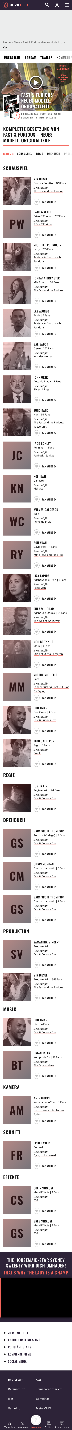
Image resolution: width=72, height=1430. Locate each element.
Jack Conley (42, 443)
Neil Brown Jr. (44, 642)
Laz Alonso (41, 311)
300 (36, 1200)
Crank (37, 753)
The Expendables (44, 1065)
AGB (39, 1379)
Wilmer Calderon (46, 509)
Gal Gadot (41, 344)
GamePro (14, 1408)
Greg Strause (43, 1221)
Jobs (11, 1399)
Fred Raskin (42, 1143)
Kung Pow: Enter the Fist (48, 554)
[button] (46, 201)
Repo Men (40, 588)
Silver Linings (41, 389)
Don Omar (40, 708)
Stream (30, 57)
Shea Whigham (44, 608)
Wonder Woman (43, 356)
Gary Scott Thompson (49, 831)
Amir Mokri (42, 1098)
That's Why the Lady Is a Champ (36, 1272)
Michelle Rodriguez (47, 245)
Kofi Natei (41, 476)
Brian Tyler (42, 1053)
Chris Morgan (44, 864)
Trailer (46, 57)
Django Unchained (45, 1155)
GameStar (42, 1399)
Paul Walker (43, 212)
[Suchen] (47, 5)
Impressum (15, 1379)
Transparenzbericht (49, 1389)
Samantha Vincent (47, 942)
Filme (17, 42)
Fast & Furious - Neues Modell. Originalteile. (43, 42)
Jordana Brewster (47, 278)
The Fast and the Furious (48, 191)
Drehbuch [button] (53, 154)
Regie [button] (39, 154)
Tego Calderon (44, 741)
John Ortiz (41, 377)
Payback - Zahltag (44, 455)
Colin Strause (44, 1188)
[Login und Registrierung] (57, 5)
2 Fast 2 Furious (43, 224)
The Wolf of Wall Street (47, 621)
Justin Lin (40, 786)
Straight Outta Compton (48, 654)
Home (7, 42)
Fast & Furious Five (45, 720)
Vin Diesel (41, 179)
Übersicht (12, 57)
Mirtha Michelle (45, 675)
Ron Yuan (40, 542)
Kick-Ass (38, 488)
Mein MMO (43, 1408)
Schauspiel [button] (24, 154)
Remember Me (42, 521)
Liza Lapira (42, 575)
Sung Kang (41, 410)
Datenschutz (16, 1389)
